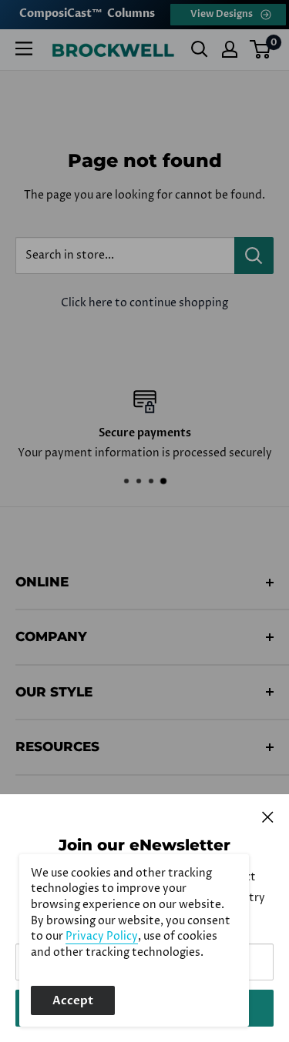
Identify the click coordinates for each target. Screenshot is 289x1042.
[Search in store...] (254, 255)
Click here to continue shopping (144, 303)
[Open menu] (23, 48)
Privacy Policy (102, 936)
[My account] (229, 49)
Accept (72, 1000)
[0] (261, 49)
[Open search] (199, 49)
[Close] (268, 817)
